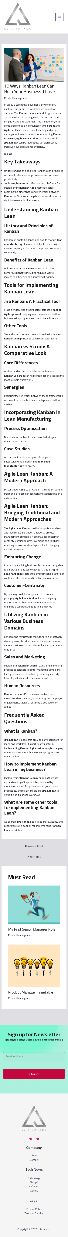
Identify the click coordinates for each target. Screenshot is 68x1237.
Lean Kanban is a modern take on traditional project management (33, 491)
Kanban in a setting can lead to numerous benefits (29, 270)
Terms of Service (34, 1213)
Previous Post (34, 846)
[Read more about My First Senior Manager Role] (34, 904)
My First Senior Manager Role (32, 929)
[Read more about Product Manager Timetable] (34, 965)
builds (23, 532)
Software (34, 1186)
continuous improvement (29, 540)
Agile (33, 187)
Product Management (16, 98)
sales (42, 665)
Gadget (34, 1182)
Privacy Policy (34, 1209)
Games (34, 1190)
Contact (34, 1160)
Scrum (11, 138)
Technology (34, 1178)
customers (49, 594)
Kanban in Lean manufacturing (36, 437)
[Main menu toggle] (59, 17)
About (34, 1155)
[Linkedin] (30, 1138)
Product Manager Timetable (30, 992)
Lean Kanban (12, 573)
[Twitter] (37, 1138)
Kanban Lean (44, 170)
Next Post (34, 856)
